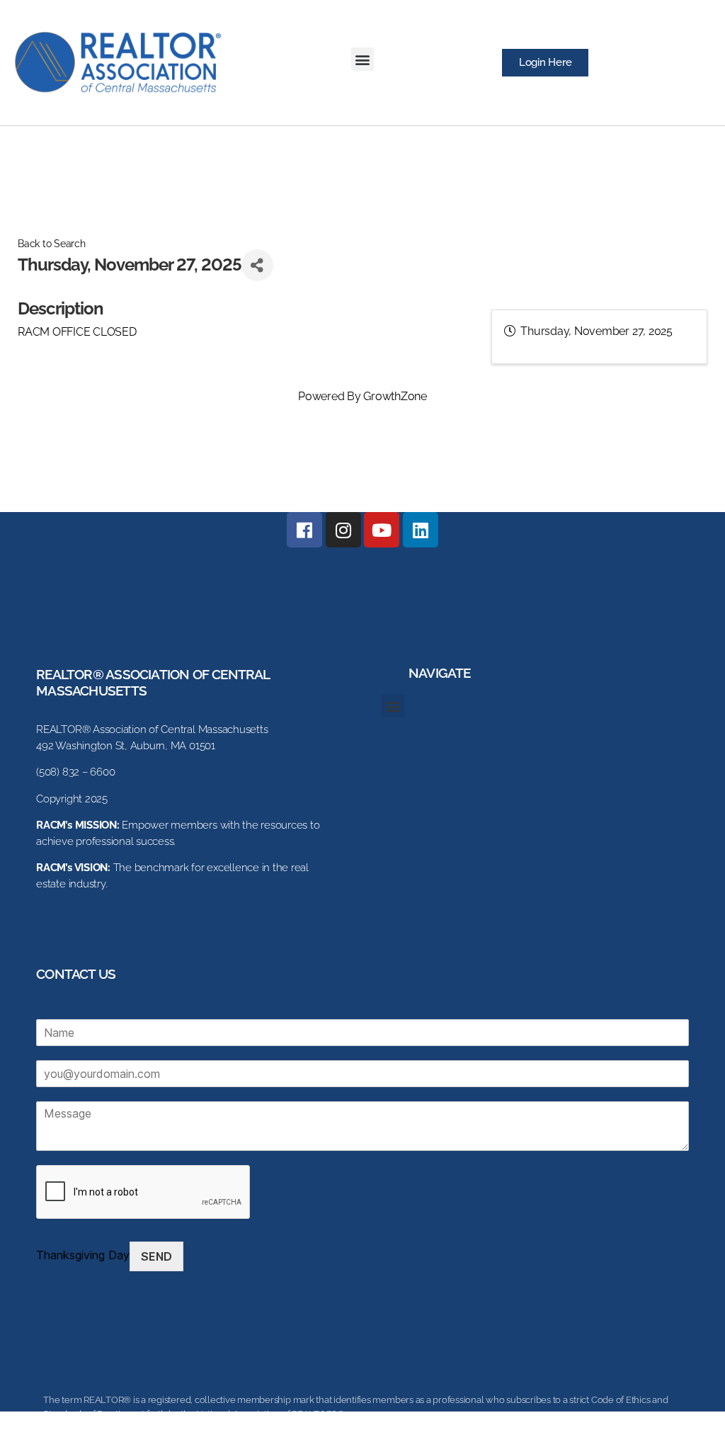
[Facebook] (304, 529)
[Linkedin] (420, 529)
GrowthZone (395, 396)
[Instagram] (343, 529)
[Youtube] (381, 529)
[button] (363, 59)
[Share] (257, 265)
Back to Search (52, 243)
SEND (156, 1256)
